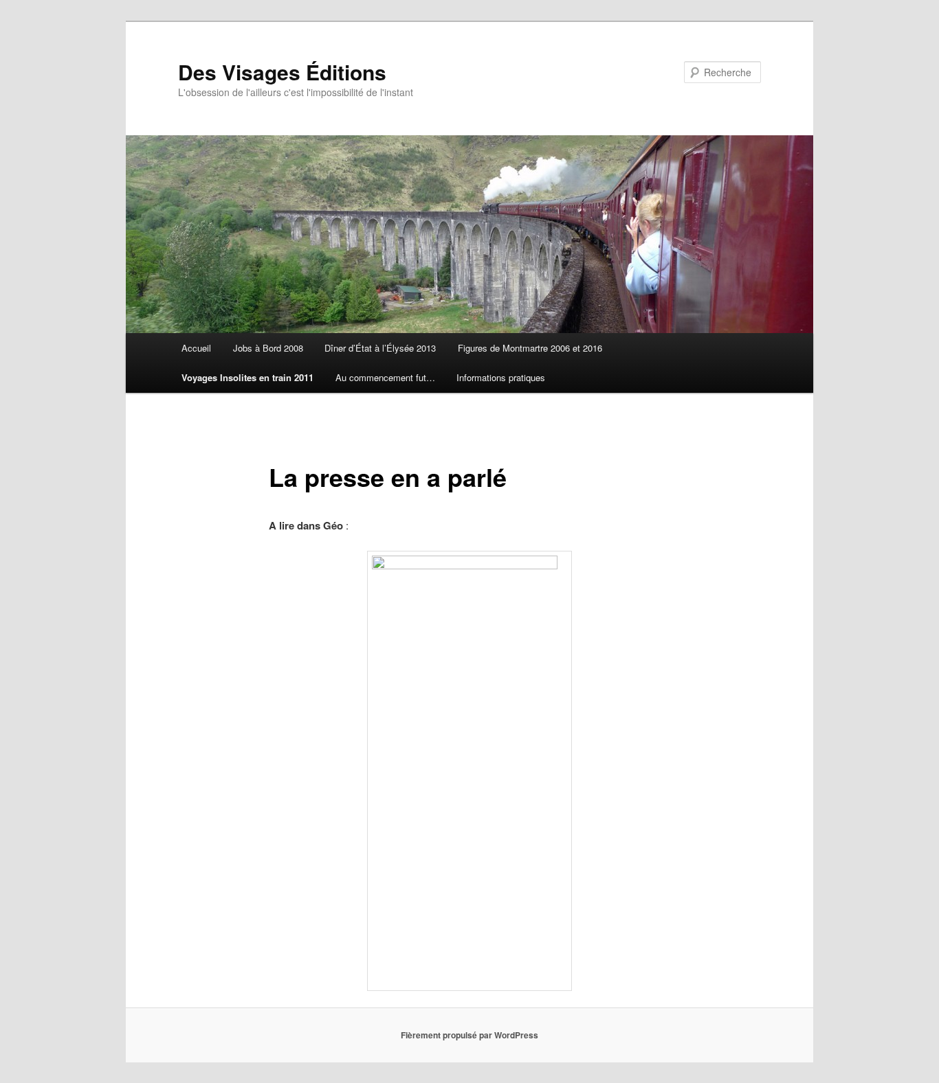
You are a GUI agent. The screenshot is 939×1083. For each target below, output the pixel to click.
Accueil (196, 347)
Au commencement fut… (385, 377)
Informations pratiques (500, 377)
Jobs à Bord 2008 (268, 347)
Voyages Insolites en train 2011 (247, 377)
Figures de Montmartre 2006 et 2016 (530, 347)
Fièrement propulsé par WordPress (469, 1035)
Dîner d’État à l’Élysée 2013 (380, 347)
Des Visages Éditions (282, 72)
